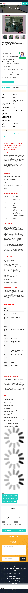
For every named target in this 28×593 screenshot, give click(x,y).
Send (23, 558)
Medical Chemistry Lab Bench (9, 501)
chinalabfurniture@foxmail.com (8, 0)
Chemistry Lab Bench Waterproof (10, 495)
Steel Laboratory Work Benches (10, 498)
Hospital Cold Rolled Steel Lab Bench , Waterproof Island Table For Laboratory (8, 525)
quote (25, 3)
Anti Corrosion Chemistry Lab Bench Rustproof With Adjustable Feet (19, 525)
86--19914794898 (23, 0)
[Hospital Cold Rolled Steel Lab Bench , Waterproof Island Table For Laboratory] (8, 517)
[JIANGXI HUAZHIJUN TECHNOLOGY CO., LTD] (5, 3)
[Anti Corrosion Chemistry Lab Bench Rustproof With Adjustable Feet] (20, 517)
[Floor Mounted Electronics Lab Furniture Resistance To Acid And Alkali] (14, 24)
